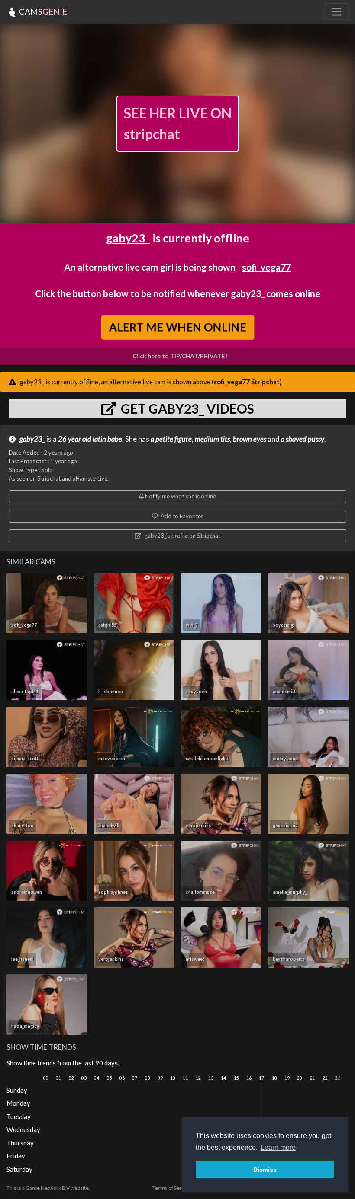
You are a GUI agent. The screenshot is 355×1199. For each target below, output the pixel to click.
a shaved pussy (302, 439)
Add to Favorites (181, 516)
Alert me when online (177, 326)
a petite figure (171, 439)
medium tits (212, 439)
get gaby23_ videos (186, 408)
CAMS (42, 11)
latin (99, 439)
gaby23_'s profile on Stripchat (181, 535)
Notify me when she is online (180, 496)
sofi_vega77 (266, 266)
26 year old (74, 439)
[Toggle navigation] (336, 11)
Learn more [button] (278, 1147)
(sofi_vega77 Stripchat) (247, 382)
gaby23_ (128, 238)
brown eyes (249, 439)
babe (114, 439)
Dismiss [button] (265, 1169)
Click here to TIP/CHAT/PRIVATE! (179, 356)
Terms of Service (171, 1188)
